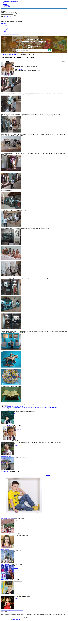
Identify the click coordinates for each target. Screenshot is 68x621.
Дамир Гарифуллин (5, 564)
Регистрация (3, 23)
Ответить (16, 413)
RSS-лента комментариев (17, 610)
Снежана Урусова (5, 533)
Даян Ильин (3, 410)
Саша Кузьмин (7, 75)
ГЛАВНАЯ (3, 54)
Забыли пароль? (7, 16)
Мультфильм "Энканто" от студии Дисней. (10, 407)
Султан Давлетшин (5, 549)
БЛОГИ (9, 54)
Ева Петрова (3, 440)
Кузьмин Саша (15, 54)
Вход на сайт (3, 8)
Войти (2, 16)
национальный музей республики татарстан (13, 406)
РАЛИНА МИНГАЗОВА (6, 518)
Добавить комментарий (6, 610)
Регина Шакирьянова (5, 594)
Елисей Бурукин (4, 471)
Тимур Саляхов (4, 579)
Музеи (20, 69)
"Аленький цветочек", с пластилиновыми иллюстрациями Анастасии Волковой (38, 407)
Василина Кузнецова (5, 456)
